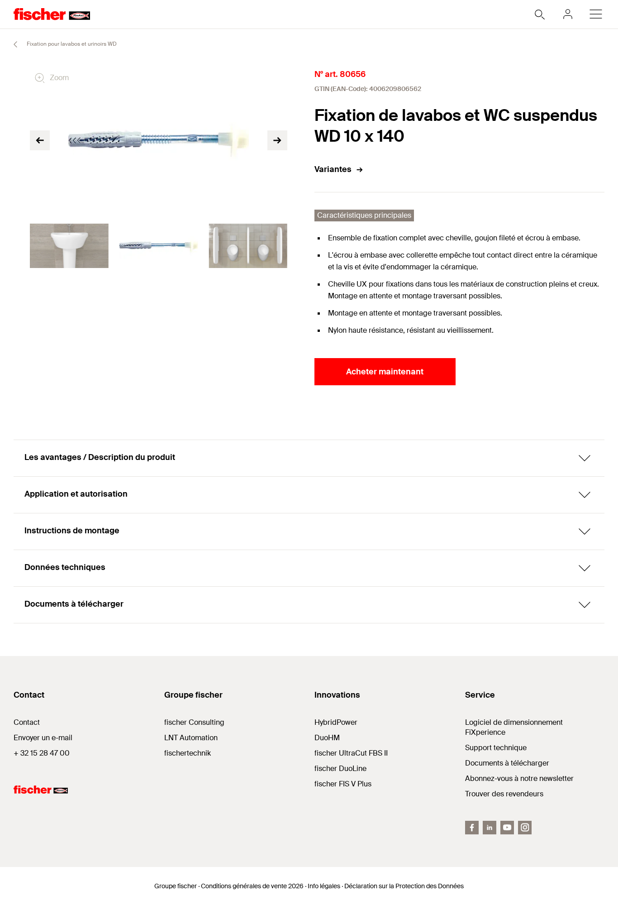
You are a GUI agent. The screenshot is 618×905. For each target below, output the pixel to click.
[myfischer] (567, 14)
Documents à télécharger (507, 763)
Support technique (496, 747)
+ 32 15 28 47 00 (42, 753)
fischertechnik (187, 753)
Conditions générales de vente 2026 (252, 886)
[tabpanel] (69, 246)
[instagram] (525, 827)
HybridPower (335, 722)
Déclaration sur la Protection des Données (404, 886)
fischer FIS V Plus (342, 784)
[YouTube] (507, 827)
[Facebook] (472, 827)
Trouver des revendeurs (504, 794)
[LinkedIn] (489, 827)
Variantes (333, 169)
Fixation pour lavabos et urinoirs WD (71, 44)
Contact (27, 722)
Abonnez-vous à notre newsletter (519, 778)
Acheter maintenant (384, 371)
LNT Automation (191, 737)
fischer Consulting (194, 722)
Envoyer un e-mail (43, 737)
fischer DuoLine (340, 768)
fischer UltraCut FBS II (351, 753)
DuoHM (327, 737)
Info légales (324, 886)
